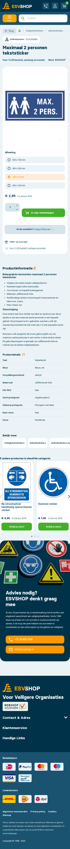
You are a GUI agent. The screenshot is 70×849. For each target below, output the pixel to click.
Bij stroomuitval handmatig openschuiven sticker (16, 507)
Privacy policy (37, 811)
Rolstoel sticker (47, 504)
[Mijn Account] (55, 6)
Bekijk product (16, 526)
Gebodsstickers (38, 443)
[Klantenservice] (46, 6)
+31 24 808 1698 (23, 639)
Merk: (51, 60)
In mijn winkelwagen (42, 212)
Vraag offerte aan (42, 229)
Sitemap (7, 815)
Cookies (52, 811)
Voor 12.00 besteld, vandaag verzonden (24, 60)
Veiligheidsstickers (14, 443)
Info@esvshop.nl (24, 649)
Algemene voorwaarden (15, 811)
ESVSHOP (60, 60)
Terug (11, 31)
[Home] (19, 31)
